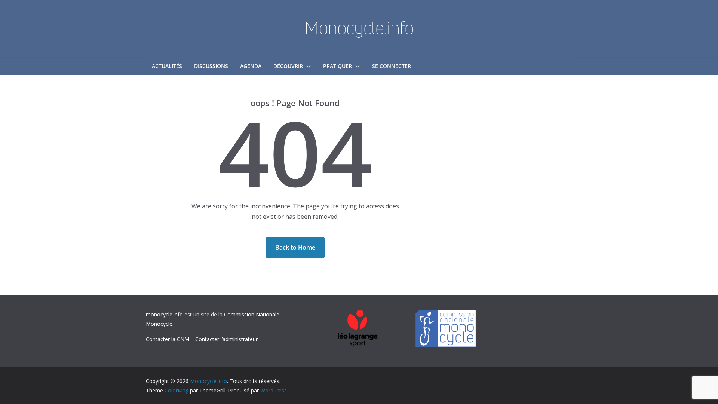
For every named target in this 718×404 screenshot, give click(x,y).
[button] (307, 66)
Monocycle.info (359, 27)
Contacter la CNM (167, 339)
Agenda (250, 66)
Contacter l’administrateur (226, 339)
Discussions (211, 66)
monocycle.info (164, 314)
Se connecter (391, 66)
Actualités (167, 66)
